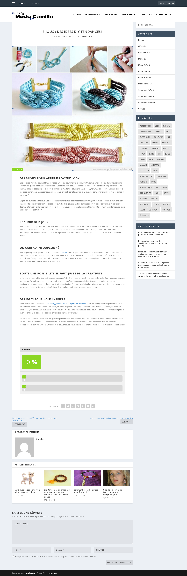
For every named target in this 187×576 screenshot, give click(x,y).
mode (155, 170)
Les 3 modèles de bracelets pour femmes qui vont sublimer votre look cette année (57, 493)
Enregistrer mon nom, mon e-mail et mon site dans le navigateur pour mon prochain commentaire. (56, 556)
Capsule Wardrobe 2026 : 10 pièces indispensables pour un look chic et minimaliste (154, 264)
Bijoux (84, 36)
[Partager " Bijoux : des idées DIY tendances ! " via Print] (93, 406)
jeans (151, 154)
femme (155, 142)
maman (143, 165)
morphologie (146, 176)
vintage (166, 210)
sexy (165, 187)
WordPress (52, 573)
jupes (167, 154)
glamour (155, 148)
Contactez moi (164, 14)
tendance (144, 204)
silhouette (145, 193)
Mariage (142, 59)
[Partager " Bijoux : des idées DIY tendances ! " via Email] (88, 406)
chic (168, 131)
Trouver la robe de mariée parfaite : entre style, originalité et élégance (154, 274)
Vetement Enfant (146, 90)
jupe (159, 154)
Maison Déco (144, 52)
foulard (166, 142)
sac (157, 187)
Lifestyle (145, 14)
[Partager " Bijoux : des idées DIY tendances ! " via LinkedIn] (83, 406)
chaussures (145, 131)
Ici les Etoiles (33, 3)
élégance (144, 215)
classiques (145, 137)
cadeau (64, 252)
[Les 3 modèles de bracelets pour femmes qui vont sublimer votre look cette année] (57, 478)
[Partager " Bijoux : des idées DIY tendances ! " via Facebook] (62, 406)
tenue (156, 204)
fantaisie (144, 142)
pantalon (161, 176)
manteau (154, 165)
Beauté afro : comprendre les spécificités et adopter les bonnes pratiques (153, 243)
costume (158, 137)
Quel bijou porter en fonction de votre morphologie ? (112, 492)
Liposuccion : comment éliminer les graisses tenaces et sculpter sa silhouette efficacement (153, 254)
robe (153, 182)
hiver (142, 154)
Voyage (141, 109)
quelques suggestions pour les (66, 303)
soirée (157, 193)
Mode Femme (91, 14)
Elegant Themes (28, 573)
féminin (143, 148)
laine (142, 159)
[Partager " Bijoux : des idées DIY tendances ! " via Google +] (73, 406)
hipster (167, 148)
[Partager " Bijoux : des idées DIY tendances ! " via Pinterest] (78, 406)
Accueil (77, 14)
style (166, 193)
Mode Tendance (145, 84)
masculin (144, 170)
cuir (168, 137)
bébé (157, 126)
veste (142, 210)
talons (154, 198)
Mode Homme (111, 14)
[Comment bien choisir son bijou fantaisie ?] (87, 478)
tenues (166, 204)
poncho (143, 182)
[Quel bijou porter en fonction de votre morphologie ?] (116, 478)
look (150, 159)
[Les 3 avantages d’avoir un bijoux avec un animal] (28, 478)
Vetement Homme (146, 102)
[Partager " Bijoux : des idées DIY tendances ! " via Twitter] (67, 406)
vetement (154, 210)
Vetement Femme (146, 96)
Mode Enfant (129, 14)
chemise (158, 131)
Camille (64, 36)
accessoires (145, 126)
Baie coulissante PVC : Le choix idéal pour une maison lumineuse (154, 233)
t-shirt (143, 198)
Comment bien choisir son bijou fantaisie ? (86, 491)
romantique (146, 187)
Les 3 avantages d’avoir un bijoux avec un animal (27, 491)
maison (160, 159)
